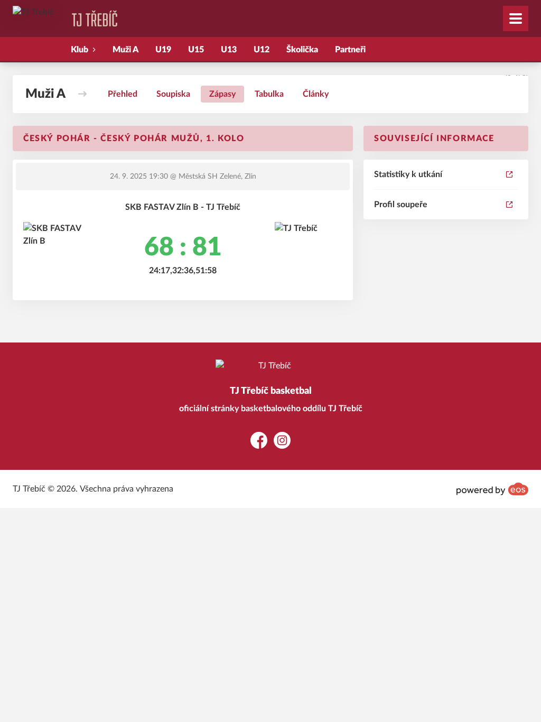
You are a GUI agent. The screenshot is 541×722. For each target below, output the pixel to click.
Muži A (125, 49)
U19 (163, 49)
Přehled (122, 94)
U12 (261, 49)
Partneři (350, 49)
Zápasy (222, 94)
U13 (229, 49)
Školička (302, 49)
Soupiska (173, 94)
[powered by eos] (492, 489)
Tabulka (269, 94)
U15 (196, 49)
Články (316, 94)
